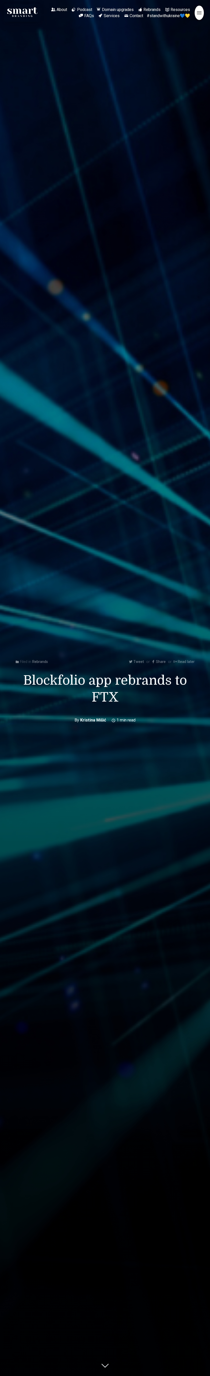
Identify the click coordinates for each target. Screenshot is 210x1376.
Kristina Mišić (93, 720)
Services (112, 15)
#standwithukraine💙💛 (168, 15)
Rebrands (152, 9)
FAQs (89, 15)
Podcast (84, 9)
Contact (136, 15)
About (62, 9)
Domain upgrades (118, 9)
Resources (180, 9)
